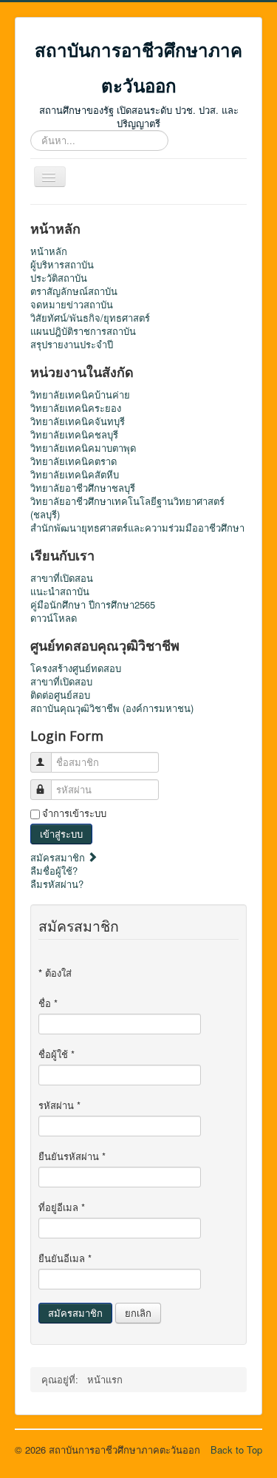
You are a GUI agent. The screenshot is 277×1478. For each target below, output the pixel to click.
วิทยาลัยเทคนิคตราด (73, 461)
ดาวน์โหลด (53, 618)
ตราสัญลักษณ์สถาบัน (73, 291)
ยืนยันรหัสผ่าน (72, 1156)
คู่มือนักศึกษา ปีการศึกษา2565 (92, 604)
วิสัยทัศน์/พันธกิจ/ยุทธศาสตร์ (90, 318)
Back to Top (236, 1450)
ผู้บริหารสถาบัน (62, 264)
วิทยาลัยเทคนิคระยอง (75, 408)
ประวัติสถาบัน (58, 278)
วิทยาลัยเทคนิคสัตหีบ (74, 474)
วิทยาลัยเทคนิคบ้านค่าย (80, 394)
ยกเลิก (138, 1313)
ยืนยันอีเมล (65, 1258)
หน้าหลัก (48, 251)
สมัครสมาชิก (59, 857)
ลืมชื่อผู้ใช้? (54, 871)
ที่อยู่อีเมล (61, 1207)
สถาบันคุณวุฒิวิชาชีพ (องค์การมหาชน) (112, 708)
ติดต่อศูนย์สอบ (60, 695)
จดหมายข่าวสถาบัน (71, 304)
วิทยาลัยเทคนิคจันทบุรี (77, 421)
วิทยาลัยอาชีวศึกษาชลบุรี (82, 488)
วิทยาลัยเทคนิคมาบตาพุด (83, 448)
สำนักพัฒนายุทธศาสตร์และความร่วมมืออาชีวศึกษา (137, 528)
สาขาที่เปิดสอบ (61, 681)
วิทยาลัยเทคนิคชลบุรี (74, 434)
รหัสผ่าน (59, 1105)
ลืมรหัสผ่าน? (56, 884)
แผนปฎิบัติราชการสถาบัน (83, 331)
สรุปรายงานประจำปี (71, 344)
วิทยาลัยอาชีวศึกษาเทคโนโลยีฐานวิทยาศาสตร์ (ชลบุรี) (127, 508)
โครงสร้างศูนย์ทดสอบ (75, 668)
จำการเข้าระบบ (74, 813)
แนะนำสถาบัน (59, 591)
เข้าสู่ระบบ (61, 834)
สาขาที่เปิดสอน (61, 578)
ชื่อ (48, 1003)
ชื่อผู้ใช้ (56, 1054)
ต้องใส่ (55, 973)
